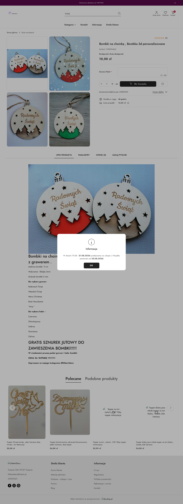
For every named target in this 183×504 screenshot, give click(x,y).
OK (91, 265)
